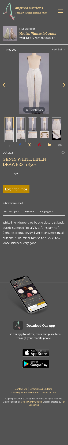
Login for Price (16, 189)
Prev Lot (10, 49)
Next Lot (57, 49)
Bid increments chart (13, 202)
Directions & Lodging (41, 388)
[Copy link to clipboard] (9, 145)
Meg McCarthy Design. (31, 402)
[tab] (11, 213)
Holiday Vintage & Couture (37, 33)
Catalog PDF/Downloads (25, 392)
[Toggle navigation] (60, 11)
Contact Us (21, 388)
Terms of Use (48, 392)
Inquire (16, 173)
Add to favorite (63, 153)
